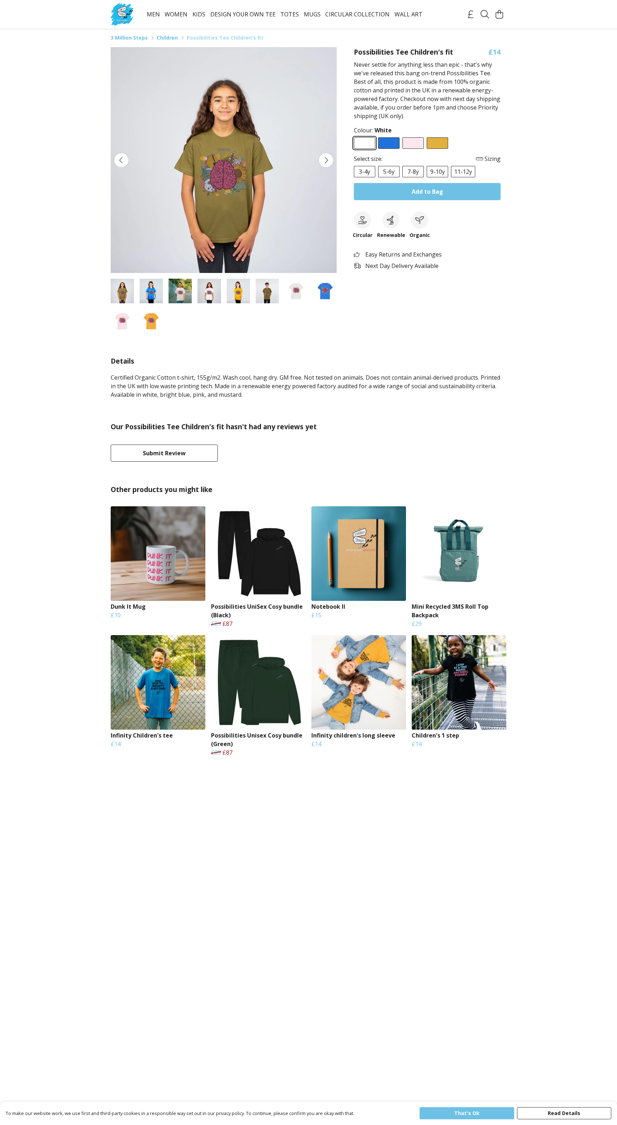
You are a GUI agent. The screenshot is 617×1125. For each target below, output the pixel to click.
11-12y (463, 172)
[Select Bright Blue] (389, 143)
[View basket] (499, 14)
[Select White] (364, 143)
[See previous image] (121, 160)
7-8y (413, 172)
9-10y (437, 172)
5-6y (389, 172)
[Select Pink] (413, 143)
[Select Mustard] (437, 143)
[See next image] (326, 160)
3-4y (364, 172)
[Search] (485, 14)
